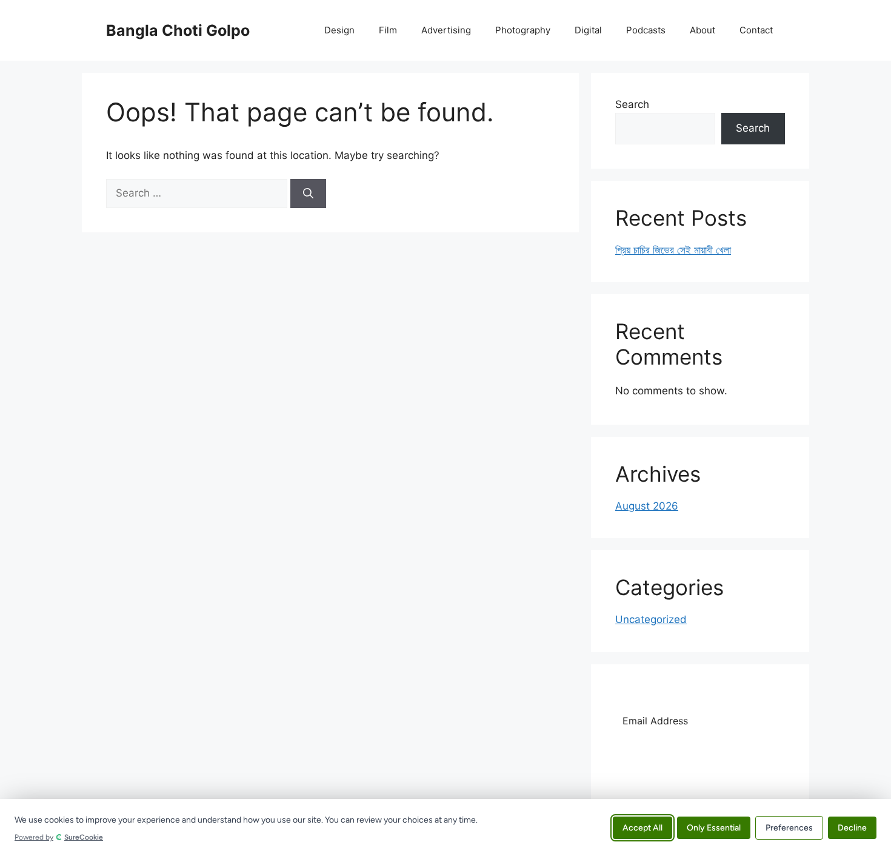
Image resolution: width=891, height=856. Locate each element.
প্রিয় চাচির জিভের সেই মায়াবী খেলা (673, 250)
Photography (522, 30)
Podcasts (646, 30)
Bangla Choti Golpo (178, 30)
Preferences (789, 827)
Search (632, 104)
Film (388, 30)
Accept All (642, 827)
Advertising (446, 30)
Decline (852, 827)
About (702, 30)
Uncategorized (651, 619)
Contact (756, 30)
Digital (588, 30)
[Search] (308, 193)
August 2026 (646, 506)
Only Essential (714, 827)
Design (339, 30)
